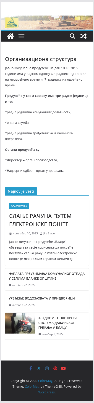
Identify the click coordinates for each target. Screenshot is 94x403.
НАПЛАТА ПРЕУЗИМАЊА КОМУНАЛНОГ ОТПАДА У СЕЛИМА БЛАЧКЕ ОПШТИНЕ (47, 276)
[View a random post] (83, 36)
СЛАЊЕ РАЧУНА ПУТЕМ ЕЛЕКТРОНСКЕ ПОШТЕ (40, 220)
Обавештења (19, 206)
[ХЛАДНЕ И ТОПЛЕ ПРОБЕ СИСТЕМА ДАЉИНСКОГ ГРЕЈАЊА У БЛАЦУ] (20, 326)
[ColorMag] (47, 18)
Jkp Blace (49, 233)
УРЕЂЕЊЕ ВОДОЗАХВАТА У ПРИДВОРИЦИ (42, 298)
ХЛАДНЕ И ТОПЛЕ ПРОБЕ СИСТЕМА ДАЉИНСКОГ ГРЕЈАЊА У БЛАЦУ (58, 323)
